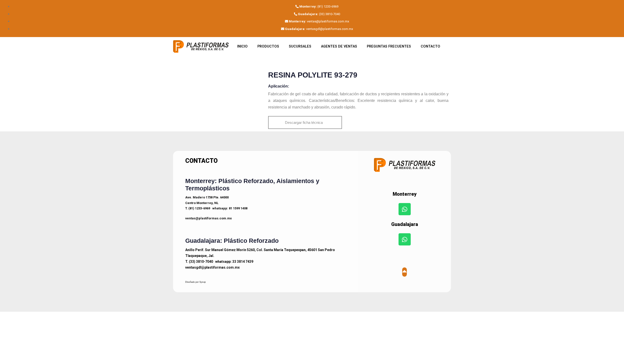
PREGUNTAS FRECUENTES (389, 46)
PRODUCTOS (268, 46)
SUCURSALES (300, 46)
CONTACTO (430, 46)
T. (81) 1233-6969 (197, 208)
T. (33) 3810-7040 (199, 261)
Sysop (202, 282)
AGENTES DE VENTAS (339, 46)
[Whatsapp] (405, 209)
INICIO (242, 46)
